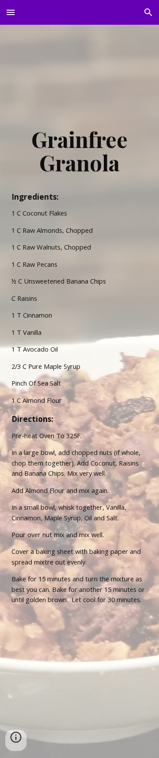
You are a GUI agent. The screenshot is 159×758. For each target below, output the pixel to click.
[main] (79, 151)
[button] (10, 12)
